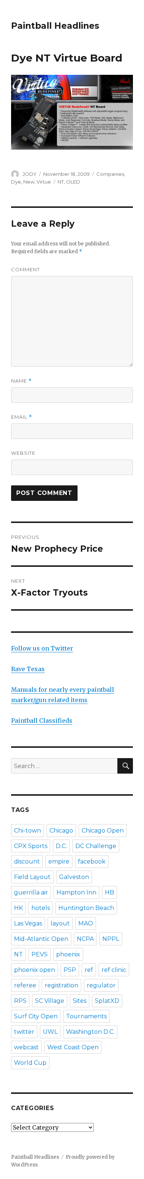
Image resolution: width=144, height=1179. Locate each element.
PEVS (39, 954)
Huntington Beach (86, 907)
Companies (110, 174)
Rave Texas (28, 669)
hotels (40, 907)
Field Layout (32, 876)
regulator (101, 985)
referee (25, 985)
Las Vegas (28, 923)
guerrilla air (31, 892)
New (28, 182)
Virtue (44, 182)
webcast (26, 1047)
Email (21, 417)
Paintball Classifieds (41, 720)
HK (18, 907)
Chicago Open (103, 830)
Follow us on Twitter (42, 648)
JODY (30, 174)
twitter (24, 1031)
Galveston (74, 876)
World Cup (30, 1062)
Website (23, 453)
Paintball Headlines (55, 26)
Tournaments (86, 1016)
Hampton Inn (76, 892)
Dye (16, 182)
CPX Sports (30, 846)
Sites (79, 1000)
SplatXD (107, 1000)
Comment (25, 269)
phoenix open (34, 969)
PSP (70, 969)
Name (21, 381)
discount (27, 861)
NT (61, 182)
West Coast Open (73, 1047)
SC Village (49, 1000)
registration (61, 985)
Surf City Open (36, 1016)
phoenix (68, 954)
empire (58, 861)
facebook (92, 861)
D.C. (61, 846)
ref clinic (114, 969)
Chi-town (27, 830)
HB (109, 892)
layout (60, 923)
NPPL (110, 938)
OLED (73, 182)
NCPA (85, 938)
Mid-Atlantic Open (41, 938)
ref (89, 969)
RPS (20, 1000)
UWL (50, 1031)
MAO (85, 923)
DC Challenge (95, 846)
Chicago (61, 830)
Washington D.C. (90, 1031)
